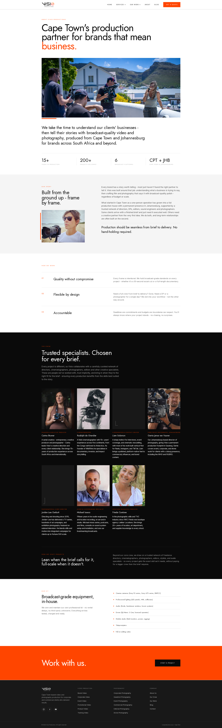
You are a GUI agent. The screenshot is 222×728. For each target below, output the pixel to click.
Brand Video (82, 693)
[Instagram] (44, 709)
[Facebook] (50, 709)
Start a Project (167, 663)
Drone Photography (121, 713)
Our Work (134, 4)
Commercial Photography (123, 705)
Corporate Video (84, 697)
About (147, 4)
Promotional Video (84, 705)
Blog (156, 4)
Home (109, 4)
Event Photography (121, 701)
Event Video (82, 701)
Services (120, 4)
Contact (153, 709)
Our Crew (153, 697)
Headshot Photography (122, 697)
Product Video (83, 709)
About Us (153, 693)
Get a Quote (172, 4)
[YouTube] (56, 709)
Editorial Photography (121, 709)
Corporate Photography (122, 693)
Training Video (83, 713)
